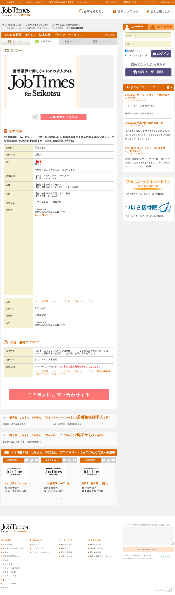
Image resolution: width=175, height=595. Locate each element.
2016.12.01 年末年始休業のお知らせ (144, 123)
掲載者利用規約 (96, 548)
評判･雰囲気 (46, 41)
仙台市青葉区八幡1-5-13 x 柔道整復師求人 (22, 442)
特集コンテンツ (124, 12)
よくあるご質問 (38, 548)
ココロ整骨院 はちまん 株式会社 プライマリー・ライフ (65, 301)
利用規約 (64, 548)
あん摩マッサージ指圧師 (13, 548)
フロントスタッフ (10, 584)
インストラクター (10, 576)
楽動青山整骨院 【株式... (96, 483)
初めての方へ (66, 544)
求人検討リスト (113, 2)
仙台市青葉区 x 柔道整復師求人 (67, 424)
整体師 (5, 560)
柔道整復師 (90, 460)
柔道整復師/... (13, 460)
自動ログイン (134, 51)
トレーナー (7, 580)
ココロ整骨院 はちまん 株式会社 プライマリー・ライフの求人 (33, 28)
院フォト (17, 41)
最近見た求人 (130, 2)
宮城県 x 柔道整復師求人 (14, 424)
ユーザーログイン (148, 2)
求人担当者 (164, 27)
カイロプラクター (10, 564)
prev (5, 81)
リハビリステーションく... (19, 483)
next (78, 81)
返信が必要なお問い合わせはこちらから (138, 558)
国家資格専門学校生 (11, 556)
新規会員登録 (66, 552)
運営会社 (35, 544)
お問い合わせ (167, 2)
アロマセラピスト (10, 572)
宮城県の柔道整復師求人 (37, 25)
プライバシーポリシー (41, 552)
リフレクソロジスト (11, 568)
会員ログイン (66, 556)
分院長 (5, 587)
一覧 (167, 87)
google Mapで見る (44, 215)
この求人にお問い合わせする (59, 394)
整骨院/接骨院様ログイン (100, 556)
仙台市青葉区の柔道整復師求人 (66, 25)
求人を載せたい (157, 12)
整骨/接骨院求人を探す (12, 25)
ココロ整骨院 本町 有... (57, 483)
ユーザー (137, 27)
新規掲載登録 (95, 552)
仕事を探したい (92, 12)
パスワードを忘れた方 (137, 55)
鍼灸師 (5, 552)
